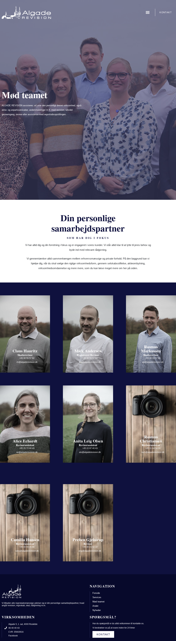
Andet (95, 606)
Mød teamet (98, 601)
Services (96, 597)
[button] (148, 12)
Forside (96, 593)
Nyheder (96, 610)
